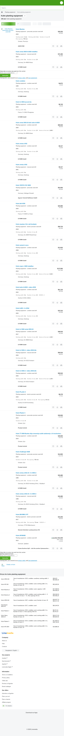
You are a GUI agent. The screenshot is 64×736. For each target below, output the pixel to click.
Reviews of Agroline (7, 683)
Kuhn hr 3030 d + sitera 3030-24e (26, 350)
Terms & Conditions (7, 674)
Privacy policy (6, 677)
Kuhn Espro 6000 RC (4, 605)
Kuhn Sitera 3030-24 (4, 616)
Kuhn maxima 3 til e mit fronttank (26, 224)
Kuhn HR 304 (4, 584)
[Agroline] (2, 12)
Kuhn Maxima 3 (5, 595)
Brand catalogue (6, 686)
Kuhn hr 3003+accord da (23, 102)
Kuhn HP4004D (21, 535)
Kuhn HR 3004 (5, 626)
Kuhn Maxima (20, 29)
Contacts (4, 646)
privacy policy (22, 78)
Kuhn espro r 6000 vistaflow (24, 266)
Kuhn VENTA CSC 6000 (23, 185)
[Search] (61, 8)
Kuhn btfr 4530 (20, 203)
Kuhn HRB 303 (5, 579)
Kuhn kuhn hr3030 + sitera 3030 (26, 287)
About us (4, 640)
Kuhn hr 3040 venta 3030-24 (24, 329)
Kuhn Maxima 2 (5, 589)
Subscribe (5, 75)
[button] (61, 2)
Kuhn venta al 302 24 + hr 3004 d (26, 473)
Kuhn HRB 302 (5, 600)
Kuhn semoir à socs (22, 245)
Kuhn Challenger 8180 (23, 451)
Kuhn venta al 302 (21, 143)
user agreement (32, 78)
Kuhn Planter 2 (5, 611)
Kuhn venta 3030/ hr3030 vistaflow (26, 51)
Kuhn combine (20, 81)
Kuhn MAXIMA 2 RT (22, 514)
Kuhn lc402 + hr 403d (22, 308)
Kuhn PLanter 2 (21, 392)
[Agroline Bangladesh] (11, 2)
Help (3, 643)
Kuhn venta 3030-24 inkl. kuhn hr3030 (28, 122)
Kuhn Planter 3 (20, 413)
